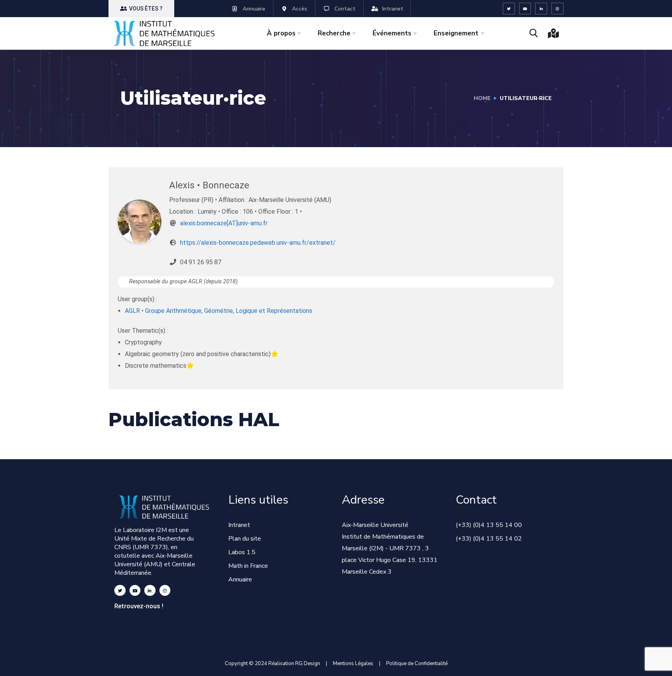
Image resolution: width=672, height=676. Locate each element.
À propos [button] (281, 33)
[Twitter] (509, 9)
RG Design (310, 663)
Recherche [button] (334, 33)
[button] (141, 8)
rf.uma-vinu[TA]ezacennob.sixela (224, 223)
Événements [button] (392, 33)
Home (482, 98)
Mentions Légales (353, 663)
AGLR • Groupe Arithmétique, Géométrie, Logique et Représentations (218, 310)
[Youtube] (525, 9)
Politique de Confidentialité (417, 663)
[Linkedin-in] (541, 9)
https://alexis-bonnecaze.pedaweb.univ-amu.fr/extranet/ (258, 242)
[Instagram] (557, 9)
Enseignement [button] (456, 33)
